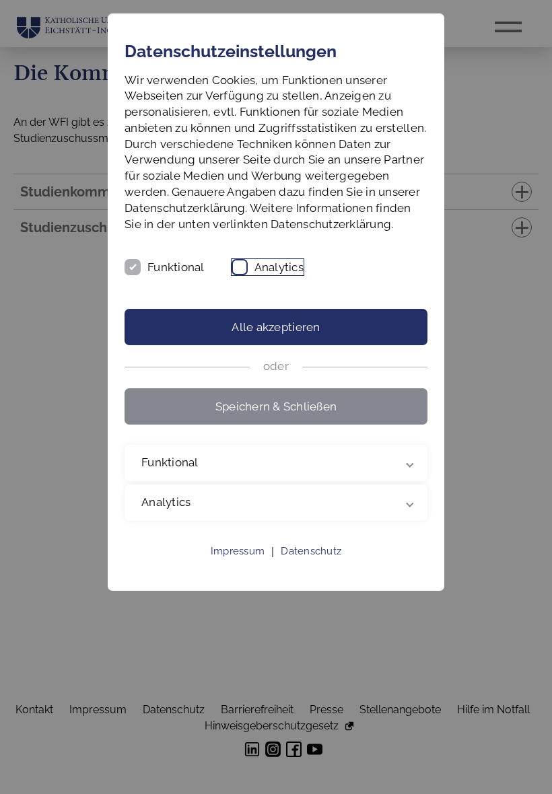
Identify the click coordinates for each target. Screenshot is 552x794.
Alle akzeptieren (276, 327)
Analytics (279, 267)
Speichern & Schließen (276, 406)
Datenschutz (311, 567)
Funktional (176, 267)
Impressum (238, 567)
